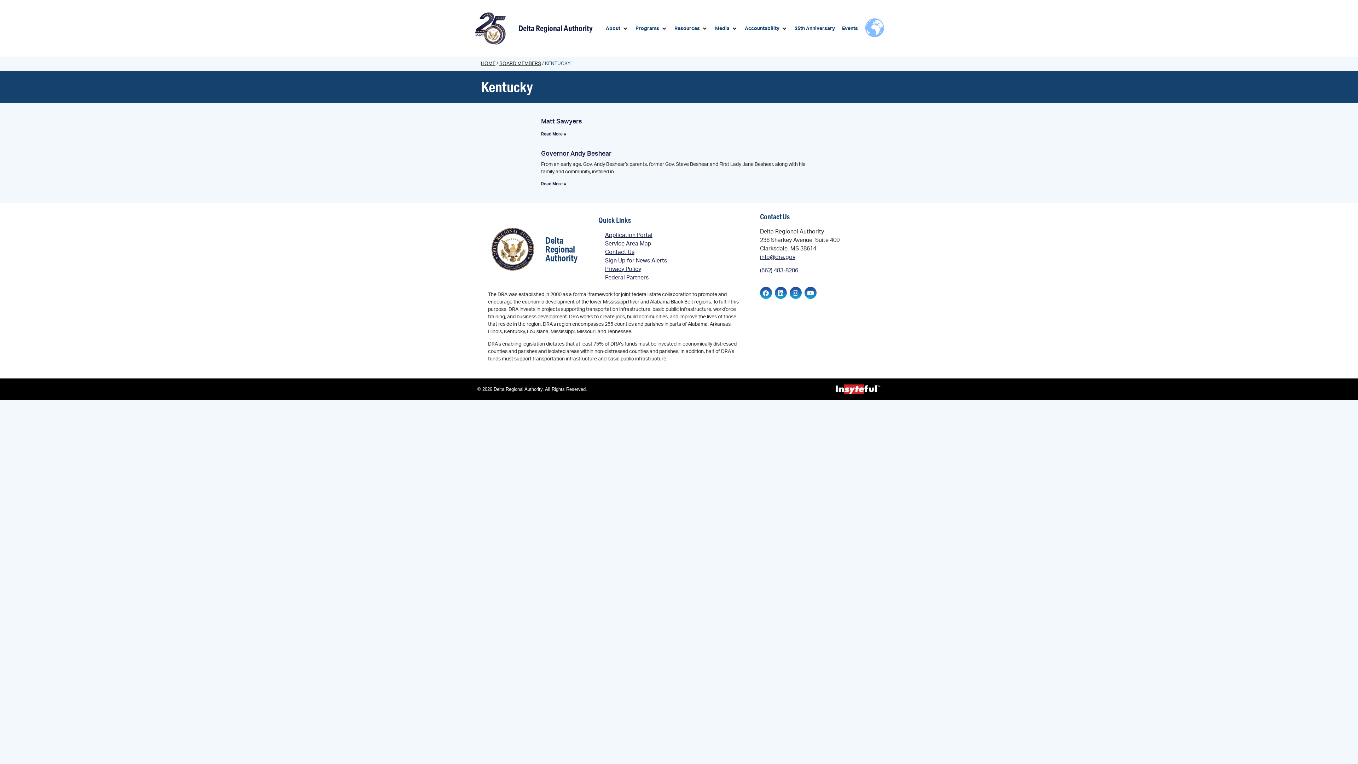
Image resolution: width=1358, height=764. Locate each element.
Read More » (553, 134)
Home (488, 63)
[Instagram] (796, 293)
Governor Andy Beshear (576, 154)
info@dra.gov (777, 257)
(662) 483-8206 (779, 270)
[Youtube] (811, 293)
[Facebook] (766, 293)
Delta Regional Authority (555, 28)
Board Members (520, 63)
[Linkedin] (781, 293)
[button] (617, 28)
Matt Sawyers (561, 121)
